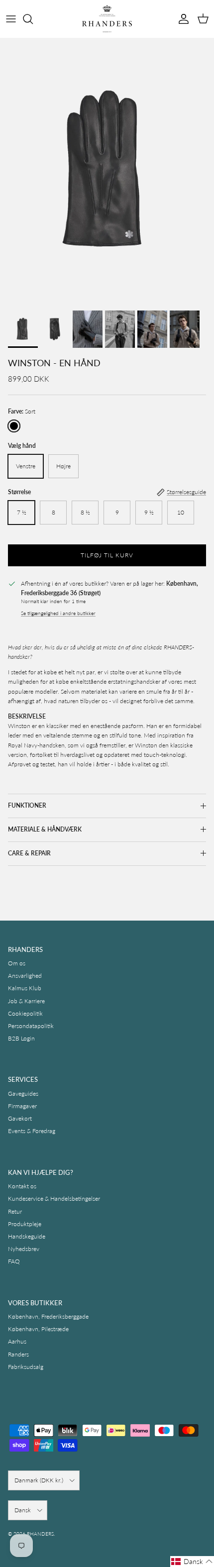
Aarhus (17, 1341)
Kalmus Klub (24, 988)
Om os (16, 963)
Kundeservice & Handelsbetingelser (54, 1198)
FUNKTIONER (27, 805)
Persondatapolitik (31, 1026)
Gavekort (20, 1118)
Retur (15, 1211)
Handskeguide (26, 1236)
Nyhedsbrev (23, 1249)
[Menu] (11, 19)
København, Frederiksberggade (48, 1316)
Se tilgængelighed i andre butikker (58, 613)
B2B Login (21, 1038)
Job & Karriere (26, 1001)
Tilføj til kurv (107, 555)
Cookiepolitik (25, 1013)
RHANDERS (40, 1534)
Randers (18, 1354)
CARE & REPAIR (29, 853)
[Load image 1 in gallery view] (107, 172)
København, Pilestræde (38, 1329)
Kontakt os (22, 1186)
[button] (192, 1561)
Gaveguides (23, 1093)
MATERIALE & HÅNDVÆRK (45, 829)
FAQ (14, 1261)
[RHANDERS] (107, 18)
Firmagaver (22, 1106)
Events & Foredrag (31, 1131)
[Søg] (33, 19)
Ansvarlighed (25, 975)
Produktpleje (24, 1224)
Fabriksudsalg (25, 1366)
